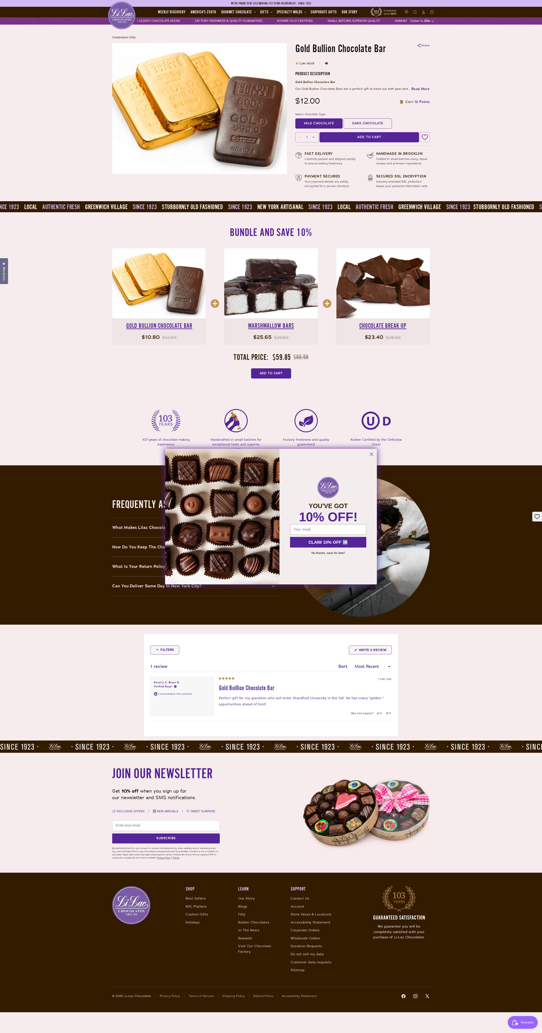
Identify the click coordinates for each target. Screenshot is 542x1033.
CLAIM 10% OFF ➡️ (328, 542)
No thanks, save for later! (328, 553)
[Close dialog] (371, 454)
